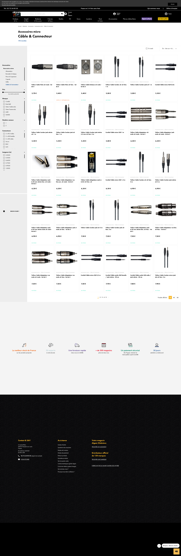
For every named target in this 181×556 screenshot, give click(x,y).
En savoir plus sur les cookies (8, 5)
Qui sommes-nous (153, 8)
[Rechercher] (62, 14)
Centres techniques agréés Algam (67, 464)
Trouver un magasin (99, 447)
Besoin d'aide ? (14, 211)
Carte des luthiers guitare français (67, 466)
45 (174, 297)
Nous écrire (25, 459)
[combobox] (42, 14)
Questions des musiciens (64, 447)
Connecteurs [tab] (6, 131)
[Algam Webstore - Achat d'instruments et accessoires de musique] (17, 13)
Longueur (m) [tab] (6, 152)
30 (170, 297)
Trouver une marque (99, 459)
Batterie (38, 20)
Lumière (89, 19)
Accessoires (113, 19)
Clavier (50, 20)
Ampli (26, 20)
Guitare (15, 20)
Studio (61, 19)
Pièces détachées (129, 19)
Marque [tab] (5, 98)
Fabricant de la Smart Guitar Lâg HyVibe (105, 466)
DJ (70, 19)
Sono (78, 19)
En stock (150, 48)
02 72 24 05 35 (26, 456)
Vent (100, 20)
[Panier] (166, 13)
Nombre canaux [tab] (8, 120)
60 (177, 297)
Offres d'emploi (171, 8)
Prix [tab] (3, 89)
